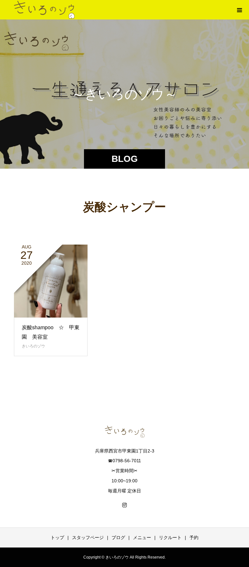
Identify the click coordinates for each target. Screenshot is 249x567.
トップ (57, 537)
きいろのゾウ (33, 346)
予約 (193, 537)
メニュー (142, 537)
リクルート (170, 537)
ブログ (118, 537)
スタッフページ (88, 537)
